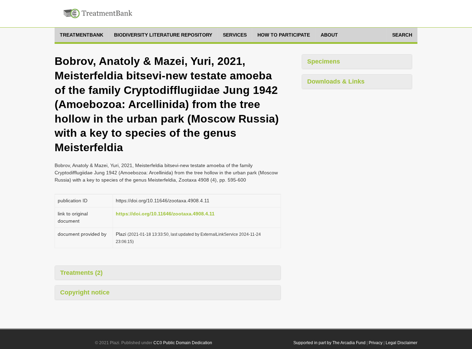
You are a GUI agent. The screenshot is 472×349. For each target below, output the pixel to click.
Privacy (376, 342)
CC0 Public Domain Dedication (182, 342)
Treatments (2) (81, 272)
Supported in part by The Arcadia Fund (329, 342)
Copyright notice (85, 292)
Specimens (323, 61)
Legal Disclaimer (401, 342)
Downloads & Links (336, 81)
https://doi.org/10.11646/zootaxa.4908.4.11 (165, 213)
